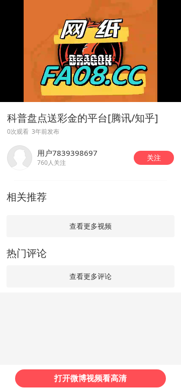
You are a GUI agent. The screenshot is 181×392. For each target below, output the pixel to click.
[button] (154, 158)
